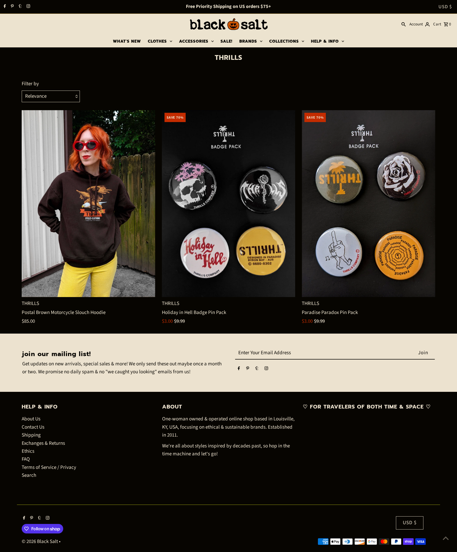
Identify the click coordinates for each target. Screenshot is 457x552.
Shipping (31, 435)
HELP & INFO (325, 41)
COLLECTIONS (284, 41)
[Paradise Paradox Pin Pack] (368, 203)
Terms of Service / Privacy (49, 467)
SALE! (226, 41)
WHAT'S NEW (127, 41)
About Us (31, 419)
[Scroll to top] (446, 538)
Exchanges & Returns (43, 443)
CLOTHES (157, 41)
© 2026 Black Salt (40, 541)
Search (29, 475)
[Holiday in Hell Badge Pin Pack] (228, 203)
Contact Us (33, 427)
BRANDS (248, 41)
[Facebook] (4, 7)
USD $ (445, 6)
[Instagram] (27, 7)
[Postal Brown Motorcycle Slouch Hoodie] (88, 203)
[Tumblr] (19, 7)
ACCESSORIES (193, 41)
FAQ (26, 459)
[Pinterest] (12, 7)
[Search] (403, 24)
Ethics (28, 451)
